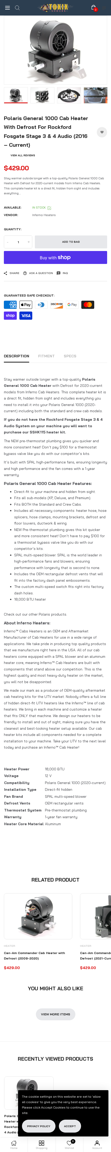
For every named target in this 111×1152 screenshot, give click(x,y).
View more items (55, 1014)
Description (16, 356)
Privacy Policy (38, 1126)
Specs (70, 356)
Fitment (46, 356)
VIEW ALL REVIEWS (23, 155)
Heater (9, 946)
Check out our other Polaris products (35, 614)
